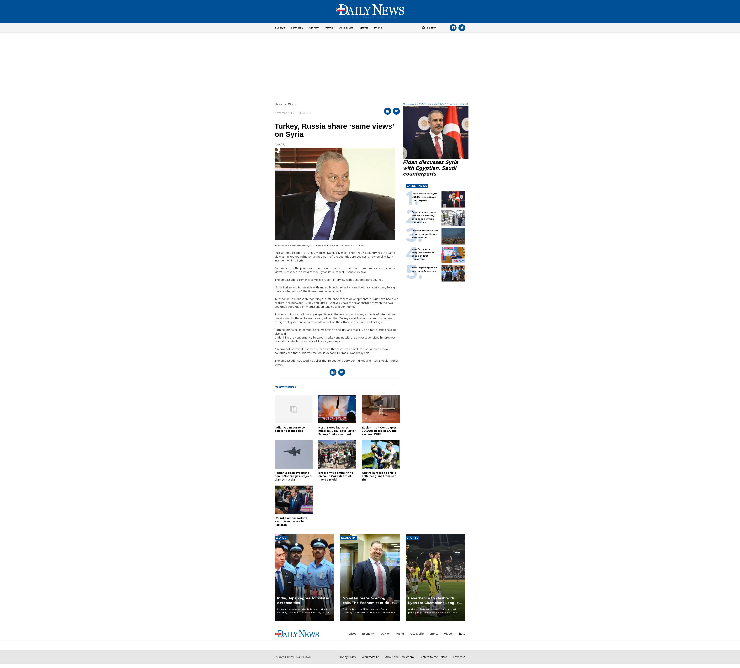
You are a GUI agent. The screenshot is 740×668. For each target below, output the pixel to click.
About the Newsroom (399, 657)
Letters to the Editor (433, 657)
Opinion (314, 27)
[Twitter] (461, 27)
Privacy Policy (347, 657)
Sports (363, 27)
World (329, 27)
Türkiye (280, 27)
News (278, 104)
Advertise (458, 657)
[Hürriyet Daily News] (370, 11)
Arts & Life (346, 27)
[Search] (423, 27)
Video (448, 634)
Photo (378, 27)
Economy (297, 27)
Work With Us (370, 657)
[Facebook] (453, 27)
